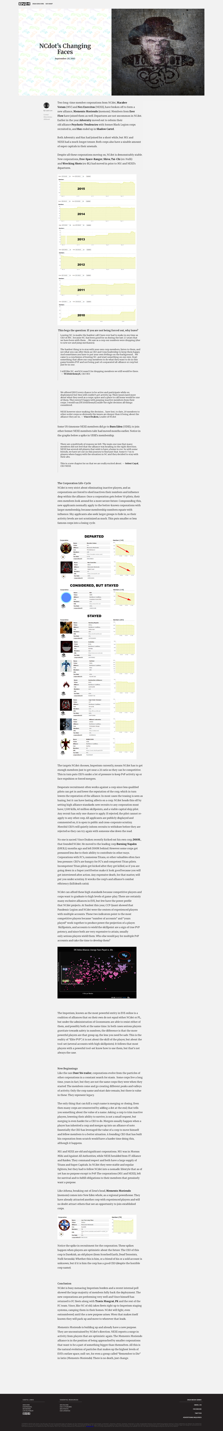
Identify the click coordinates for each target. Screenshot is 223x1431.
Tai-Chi (115, 159)
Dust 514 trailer (82, 1073)
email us (198, 1405)
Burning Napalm (127, 844)
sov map (49, 4)
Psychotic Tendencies (85, 124)
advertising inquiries (192, 1417)
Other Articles (48, 117)
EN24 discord (38, 4)
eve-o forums (66, 1406)
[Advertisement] (162, 135)
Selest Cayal (131, 463)
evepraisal (27, 1406)
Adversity (85, 120)
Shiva (106, 159)
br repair (27, 1408)
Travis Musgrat (104, 1301)
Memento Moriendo (85, 111)
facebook (197, 1409)
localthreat (28, 1410)
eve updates (65, 1410)
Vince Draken (91, 416)
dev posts (64, 1408)
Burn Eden (116, 426)
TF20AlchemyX (72, 373)
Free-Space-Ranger (90, 159)
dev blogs (64, 1405)
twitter (198, 1413)
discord (26, 1405)
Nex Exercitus (86, 107)
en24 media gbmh (194, 1400)
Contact (46, 115)
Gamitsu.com (90, 1426)
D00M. (137, 839)
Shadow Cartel (105, 129)
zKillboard (47, 119)
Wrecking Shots (72, 163)
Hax (79, 129)
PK (116, 1301)
